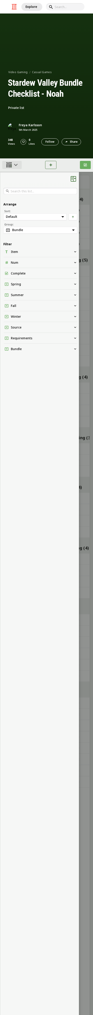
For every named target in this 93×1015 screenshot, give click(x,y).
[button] (23, 142)
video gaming (18, 72)
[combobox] (65, 7)
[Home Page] (14, 7)
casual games (42, 72)
